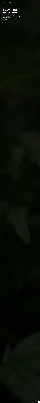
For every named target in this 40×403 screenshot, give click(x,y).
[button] (36, 2)
